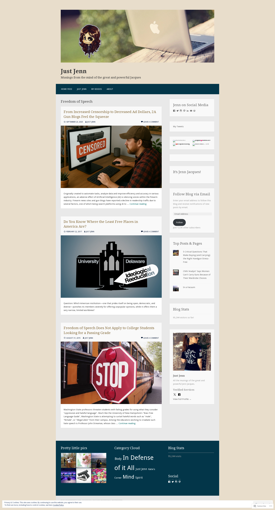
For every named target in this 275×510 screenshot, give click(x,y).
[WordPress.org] (194, 111)
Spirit (139, 477)
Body (118, 459)
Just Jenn (74, 71)
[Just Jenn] (137, 62)
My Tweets (178, 126)
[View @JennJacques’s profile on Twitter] (173, 482)
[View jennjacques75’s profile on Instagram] (176, 482)
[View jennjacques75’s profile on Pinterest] (179, 482)
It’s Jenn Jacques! (187, 172)
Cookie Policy (58, 505)
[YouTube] (191, 111)
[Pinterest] (184, 111)
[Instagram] (181, 111)
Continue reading (138, 204)
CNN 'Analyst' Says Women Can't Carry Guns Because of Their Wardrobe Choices (196, 274)
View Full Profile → (182, 399)
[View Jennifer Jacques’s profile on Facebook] (169, 482)
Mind (128, 477)
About (110, 89)
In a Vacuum (189, 287)
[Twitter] (177, 111)
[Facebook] (174, 111)
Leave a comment (151, 122)
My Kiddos (96, 89)
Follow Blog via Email (191, 194)
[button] (68, 460)
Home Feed (66, 89)
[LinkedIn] (187, 111)
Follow (179, 222)
